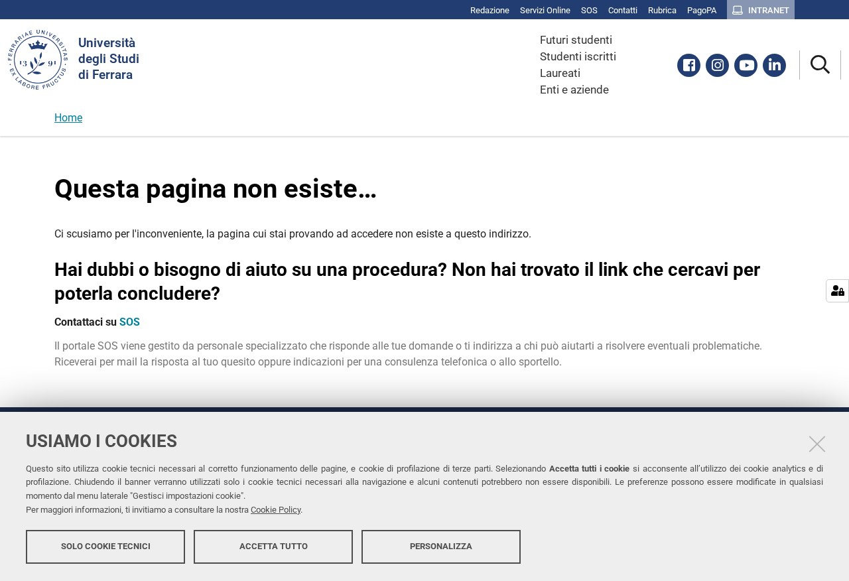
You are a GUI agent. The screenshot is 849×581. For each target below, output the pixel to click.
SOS (129, 322)
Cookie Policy (275, 510)
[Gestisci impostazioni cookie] (837, 290)
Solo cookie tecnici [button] (106, 546)
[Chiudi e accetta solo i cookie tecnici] (817, 443)
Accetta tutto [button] (273, 546)
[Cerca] (820, 65)
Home (68, 117)
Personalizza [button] (441, 546)
